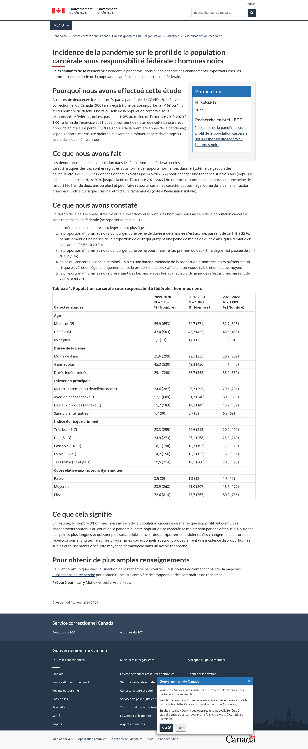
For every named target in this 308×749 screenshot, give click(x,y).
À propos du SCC (131, 632)
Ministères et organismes (137, 660)
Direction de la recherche (123, 569)
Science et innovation (202, 674)
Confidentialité (168, 739)
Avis (150, 739)
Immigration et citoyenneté (70, 682)
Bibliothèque (174, 36)
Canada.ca (60, 36)
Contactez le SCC (63, 632)
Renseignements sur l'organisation (138, 36)
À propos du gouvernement (206, 660)
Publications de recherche (204, 36)
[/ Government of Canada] (84, 11)
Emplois (57, 674)
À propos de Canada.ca (126, 739)
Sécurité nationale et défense (140, 682)
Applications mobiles (92, 739)
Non (182, 729)
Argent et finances (132, 724)
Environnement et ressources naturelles (147, 674)
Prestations (60, 707)
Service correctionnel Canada (90, 36)
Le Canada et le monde (135, 716)
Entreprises (60, 699)
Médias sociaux (62, 739)
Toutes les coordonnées (68, 660)
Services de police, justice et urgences (145, 699)
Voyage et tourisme (65, 691)
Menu (62, 25)
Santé (56, 716)
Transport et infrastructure (138, 707)
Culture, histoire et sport (136, 691)
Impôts (57, 724)
